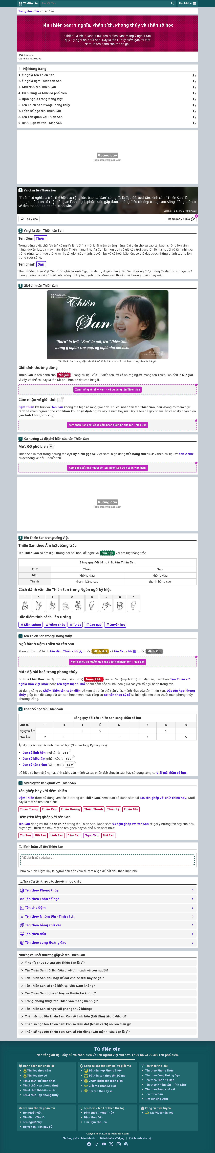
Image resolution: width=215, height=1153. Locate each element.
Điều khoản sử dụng (112, 1138)
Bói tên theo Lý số (117, 695)
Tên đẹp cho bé (37, 1075)
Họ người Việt (32, 1112)
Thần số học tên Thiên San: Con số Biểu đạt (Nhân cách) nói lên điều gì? (78, 1024)
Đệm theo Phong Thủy (99, 1112)
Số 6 (65, 752)
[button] (108, 4)
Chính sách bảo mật (141, 1138)
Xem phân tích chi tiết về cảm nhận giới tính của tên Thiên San (107, 425)
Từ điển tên (107, 1049)
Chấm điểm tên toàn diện (62, 691)
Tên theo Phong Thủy (159, 1070)
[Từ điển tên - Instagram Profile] (118, 1144)
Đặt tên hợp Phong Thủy (105, 1070)
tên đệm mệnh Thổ (71, 684)
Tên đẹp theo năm (39, 1070)
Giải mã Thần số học (171, 773)
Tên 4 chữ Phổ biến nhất (39, 1090)
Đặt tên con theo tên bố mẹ (106, 1075)
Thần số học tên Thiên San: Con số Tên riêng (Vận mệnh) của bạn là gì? (77, 1032)
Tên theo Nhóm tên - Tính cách (165, 1084)
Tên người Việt (32, 1122)
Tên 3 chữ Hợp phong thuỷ (40, 1085)
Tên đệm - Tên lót (34, 1117)
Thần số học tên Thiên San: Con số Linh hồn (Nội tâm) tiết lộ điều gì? (75, 1016)
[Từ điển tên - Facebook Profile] (89, 1144)
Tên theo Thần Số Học (159, 1080)
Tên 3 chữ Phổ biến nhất (39, 1081)
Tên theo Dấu (154, 1094)
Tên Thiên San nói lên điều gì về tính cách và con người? (66, 970)
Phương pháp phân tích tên (79, 1138)
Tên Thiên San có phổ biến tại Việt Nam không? (60, 986)
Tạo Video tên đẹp (161, 1112)
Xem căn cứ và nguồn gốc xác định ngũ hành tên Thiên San (107, 661)
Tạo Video (31, 219)
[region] (107, 157)
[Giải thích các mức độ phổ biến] (51, 446)
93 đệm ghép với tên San (130, 824)
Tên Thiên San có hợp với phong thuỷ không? (58, 1009)
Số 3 (69, 758)
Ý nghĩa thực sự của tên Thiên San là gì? (55, 963)
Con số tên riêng (35, 764)
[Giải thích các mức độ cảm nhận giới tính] (59, 400)
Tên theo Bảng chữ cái (160, 1089)
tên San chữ (125, 651)
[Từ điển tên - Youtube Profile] (104, 1144)
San (41, 264)
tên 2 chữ (186, 454)
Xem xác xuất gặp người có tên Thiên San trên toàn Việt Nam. (107, 467)
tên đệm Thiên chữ (66, 651)
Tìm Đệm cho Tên (95, 1122)
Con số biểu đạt (34, 758)
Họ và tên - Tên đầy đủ (37, 1127)
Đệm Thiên (26, 407)
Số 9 (70, 764)
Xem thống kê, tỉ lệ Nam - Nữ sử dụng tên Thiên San (107, 389)
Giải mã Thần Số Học (102, 1086)
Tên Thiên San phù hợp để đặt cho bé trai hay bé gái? (64, 978)
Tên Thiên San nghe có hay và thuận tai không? (60, 993)
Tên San (57, 407)
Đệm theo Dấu (93, 1117)
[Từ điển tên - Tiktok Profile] (96, 1144)
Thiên (41, 238)
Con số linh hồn (34, 752)
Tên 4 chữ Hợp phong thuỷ (40, 1095)
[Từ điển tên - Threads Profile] (126, 1144)
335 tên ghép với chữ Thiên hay (163, 798)
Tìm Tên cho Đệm (156, 1099)
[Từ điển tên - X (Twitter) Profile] (111, 1144)
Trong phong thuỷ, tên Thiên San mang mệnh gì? (61, 1001)
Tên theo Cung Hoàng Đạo (162, 1075)
